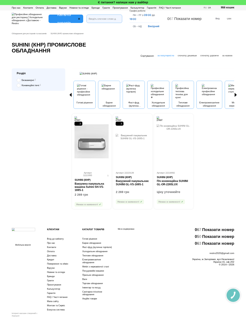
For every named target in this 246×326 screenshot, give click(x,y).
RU (205, 8)
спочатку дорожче (209, 55)
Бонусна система (56, 309)
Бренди (96, 7)
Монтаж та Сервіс (56, 305)
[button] (243, 3)
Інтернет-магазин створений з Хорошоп (24, 314)
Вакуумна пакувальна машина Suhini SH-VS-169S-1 (89, 186)
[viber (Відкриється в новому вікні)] (195, 7)
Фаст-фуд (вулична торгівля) (97, 247)
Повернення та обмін (57, 264)
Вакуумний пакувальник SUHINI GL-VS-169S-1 (132, 183)
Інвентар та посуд (91, 287)
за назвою (227, 55)
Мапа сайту (53, 301)
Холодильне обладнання (94, 251)
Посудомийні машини (93, 271)
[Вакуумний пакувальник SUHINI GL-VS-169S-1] (133, 141)
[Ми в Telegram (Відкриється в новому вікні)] (199, 7)
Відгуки (63, 7)
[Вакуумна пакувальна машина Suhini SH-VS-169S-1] (91, 141)
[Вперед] (236, 95)
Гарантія (151, 7)
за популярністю (165, 55)
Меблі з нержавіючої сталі (95, 266)
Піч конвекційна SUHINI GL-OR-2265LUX (172, 183)
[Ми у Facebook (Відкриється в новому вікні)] (187, 7)
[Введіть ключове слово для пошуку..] (118, 14)
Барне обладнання (91, 243)
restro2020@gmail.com (222, 253)
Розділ (21, 73)
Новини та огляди (79, 7)
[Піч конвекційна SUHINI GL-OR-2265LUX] (174, 141)
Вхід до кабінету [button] (55, 239)
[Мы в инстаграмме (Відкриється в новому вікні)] (191, 7)
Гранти (106, 7)
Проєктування (120, 7)
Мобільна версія (23, 245)
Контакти (28, 7)
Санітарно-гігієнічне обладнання (92, 293)
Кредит (50, 259)
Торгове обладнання (92, 283)
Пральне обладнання (93, 275)
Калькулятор (137, 7)
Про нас (16, 7)
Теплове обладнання (92, 255)
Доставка (51, 7)
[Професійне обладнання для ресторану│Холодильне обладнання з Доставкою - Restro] (23, 233)
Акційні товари (89, 298)
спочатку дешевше (187, 55)
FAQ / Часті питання (170, 7)
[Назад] (70, 95)
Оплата (40, 7)
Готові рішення (89, 239)
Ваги (84, 279)
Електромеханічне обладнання (91, 261)
